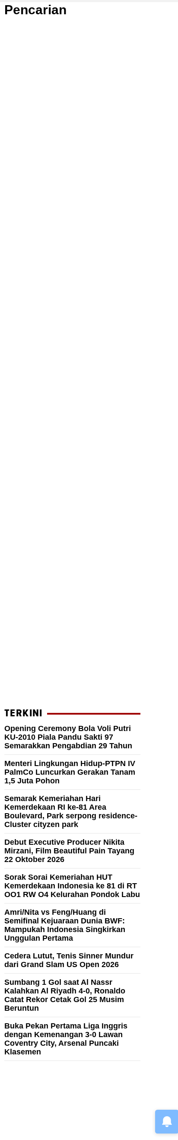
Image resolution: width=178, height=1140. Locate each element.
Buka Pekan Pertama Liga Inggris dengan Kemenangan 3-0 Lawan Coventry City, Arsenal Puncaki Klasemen (65, 1039)
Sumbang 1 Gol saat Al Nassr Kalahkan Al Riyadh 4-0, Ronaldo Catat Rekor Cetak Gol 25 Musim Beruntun (64, 995)
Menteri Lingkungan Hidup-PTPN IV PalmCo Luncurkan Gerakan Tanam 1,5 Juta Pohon (69, 772)
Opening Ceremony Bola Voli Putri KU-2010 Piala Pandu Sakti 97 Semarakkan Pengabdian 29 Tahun (68, 737)
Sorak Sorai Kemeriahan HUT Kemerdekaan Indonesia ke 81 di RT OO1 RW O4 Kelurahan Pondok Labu (72, 886)
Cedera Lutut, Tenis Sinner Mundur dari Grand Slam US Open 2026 (69, 960)
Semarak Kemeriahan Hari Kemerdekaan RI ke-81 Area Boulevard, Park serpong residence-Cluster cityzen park (70, 811)
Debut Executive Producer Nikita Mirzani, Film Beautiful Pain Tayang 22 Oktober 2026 (69, 851)
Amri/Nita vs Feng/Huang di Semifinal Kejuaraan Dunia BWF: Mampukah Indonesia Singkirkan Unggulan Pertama (64, 925)
